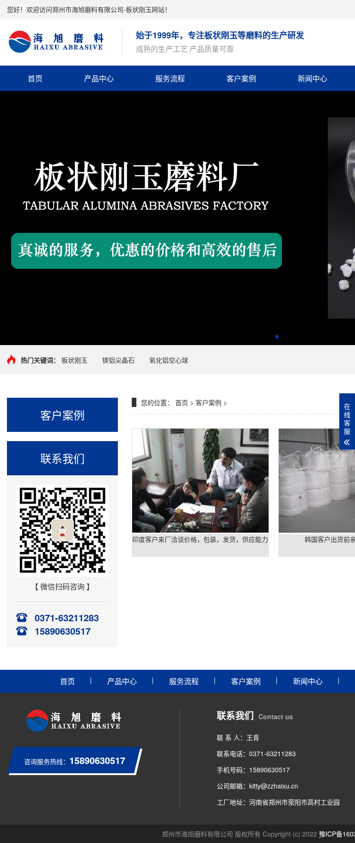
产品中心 (99, 78)
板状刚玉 (74, 359)
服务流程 (170, 78)
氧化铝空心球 (168, 359)
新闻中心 (312, 78)
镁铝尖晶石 (118, 359)
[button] (277, 337)
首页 (35, 78)
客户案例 (241, 78)
